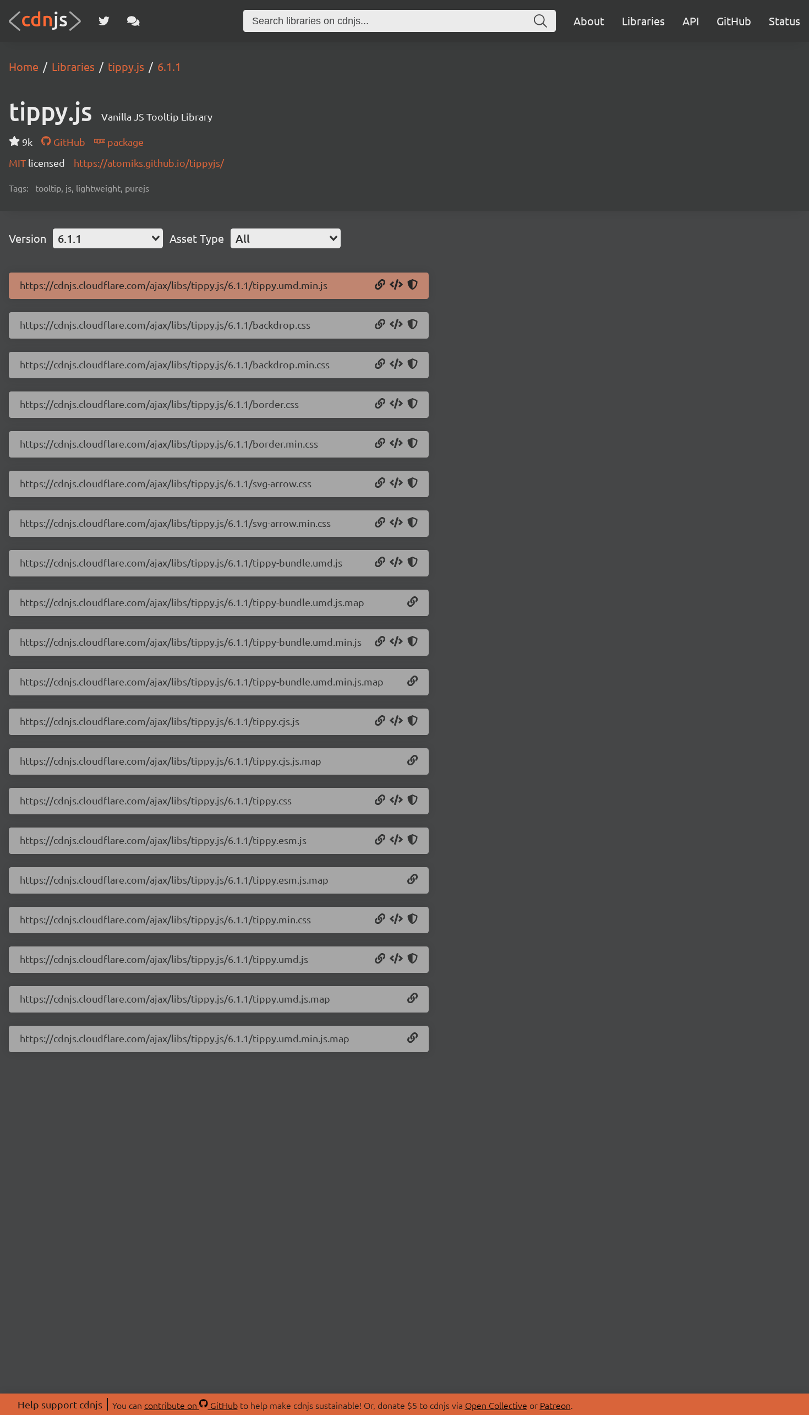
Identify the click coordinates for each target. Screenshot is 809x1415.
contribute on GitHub (191, 1405)
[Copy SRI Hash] (412, 285)
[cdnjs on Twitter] (104, 21)
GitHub (734, 21)
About (588, 21)
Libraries (643, 21)
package (124, 142)
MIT (18, 162)
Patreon (555, 1405)
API (690, 21)
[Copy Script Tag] (396, 285)
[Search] (540, 21)
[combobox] (108, 238)
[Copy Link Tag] (396, 325)
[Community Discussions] (133, 21)
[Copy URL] (380, 285)
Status (784, 21)
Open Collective (496, 1405)
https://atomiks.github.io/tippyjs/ (149, 162)
